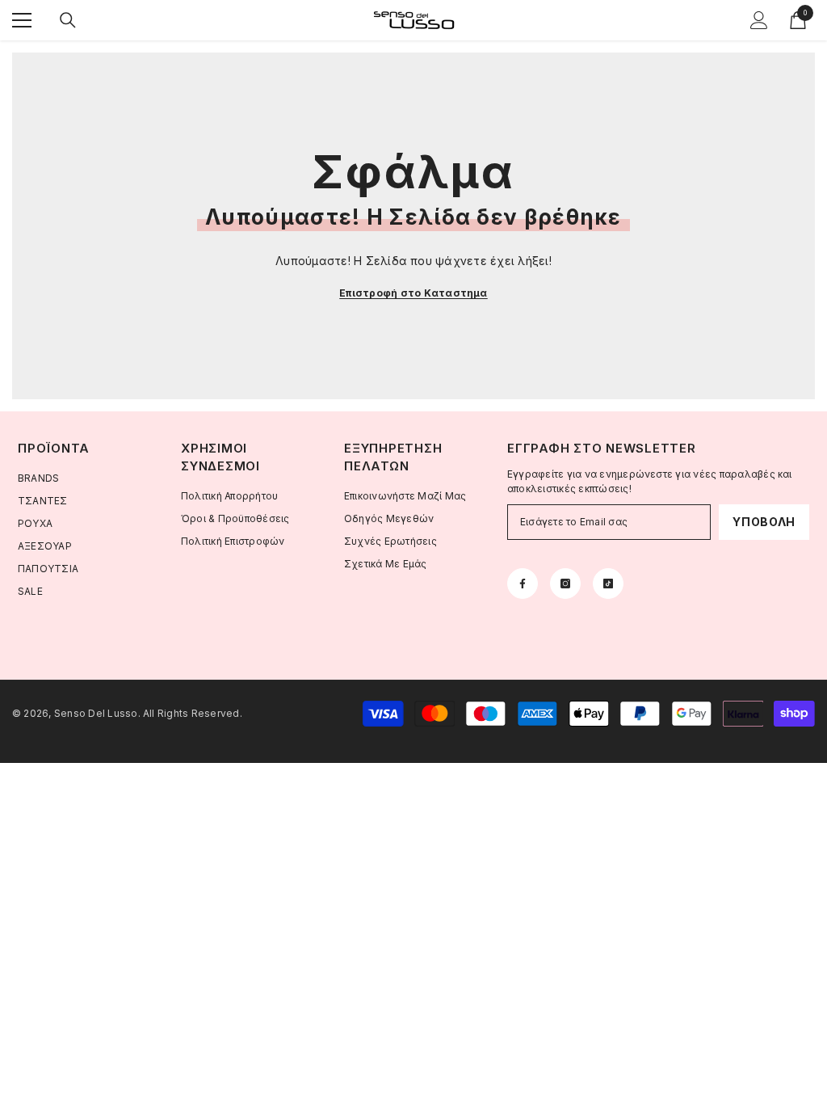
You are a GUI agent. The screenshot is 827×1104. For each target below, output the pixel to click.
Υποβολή (764, 522)
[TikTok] (608, 583)
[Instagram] (565, 583)
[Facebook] (522, 583)
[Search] (68, 20)
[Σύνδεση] (759, 20)
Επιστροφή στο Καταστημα (413, 293)
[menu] (21, 20)
